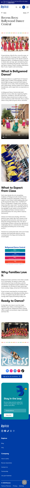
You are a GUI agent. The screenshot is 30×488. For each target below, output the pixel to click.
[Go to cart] (20, 7)
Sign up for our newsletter (10, 376)
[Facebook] (5, 431)
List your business (6, 475)
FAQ (2, 447)
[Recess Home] (5, 7)
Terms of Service (6, 486)
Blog (2, 443)
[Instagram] (2, 431)
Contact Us (4, 467)
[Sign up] (23, 7)
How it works (5, 458)
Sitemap (21, 486)
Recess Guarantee (6, 463)
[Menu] (27, 7)
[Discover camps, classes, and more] (16, 7)
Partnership (4, 471)
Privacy (15, 486)
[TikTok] (8, 431)
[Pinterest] (14, 431)
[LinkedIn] (11, 431)
